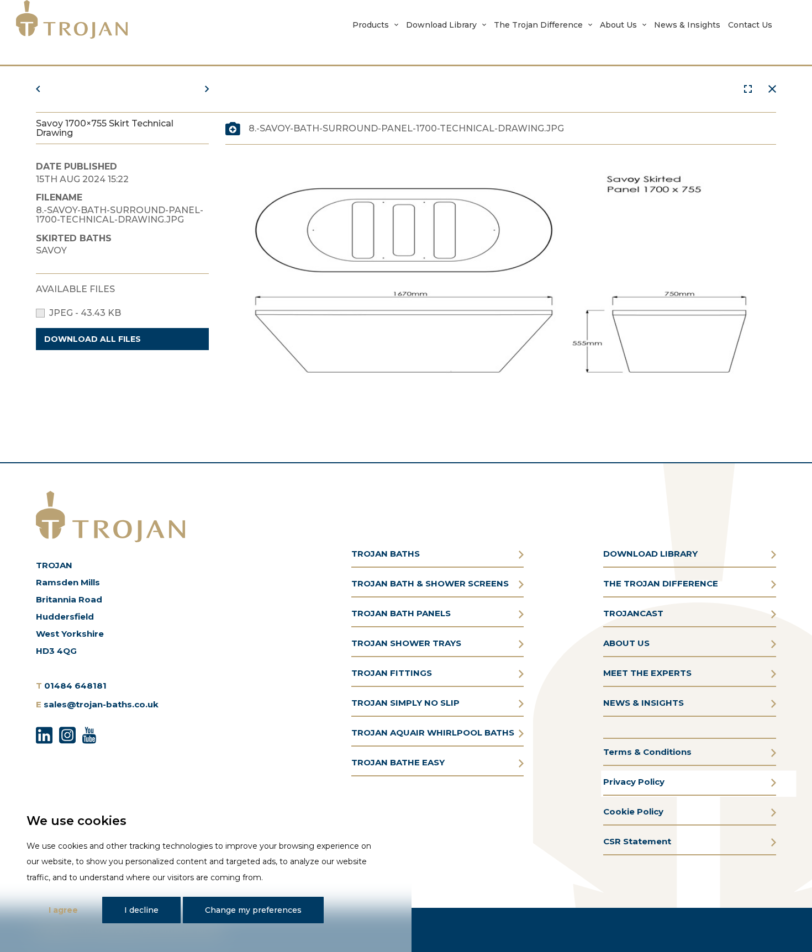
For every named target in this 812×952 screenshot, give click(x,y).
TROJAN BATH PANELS (401, 613)
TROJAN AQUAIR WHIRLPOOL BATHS (432, 732)
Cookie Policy (633, 811)
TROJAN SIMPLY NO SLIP (405, 702)
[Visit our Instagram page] (67, 733)
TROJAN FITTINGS (391, 673)
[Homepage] (72, 19)
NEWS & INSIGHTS (643, 702)
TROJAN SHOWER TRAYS (406, 643)
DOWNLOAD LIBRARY (650, 553)
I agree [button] (63, 910)
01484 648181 (75, 685)
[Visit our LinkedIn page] (44, 733)
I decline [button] (141, 910)
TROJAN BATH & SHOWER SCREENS (430, 583)
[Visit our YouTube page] (89, 733)
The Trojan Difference (538, 25)
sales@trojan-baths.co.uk (101, 704)
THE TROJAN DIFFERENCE (660, 583)
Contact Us (750, 25)
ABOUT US (626, 643)
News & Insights (687, 25)
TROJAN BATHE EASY (398, 762)
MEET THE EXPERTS (647, 673)
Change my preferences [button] (253, 910)
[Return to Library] (772, 89)
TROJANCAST (633, 613)
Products (370, 25)
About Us (618, 25)
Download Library (441, 25)
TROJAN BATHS (385, 553)
